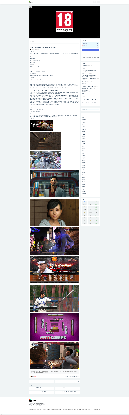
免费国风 (83, 134)
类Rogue (96, 220)
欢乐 (90, 215)
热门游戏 (83, 167)
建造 (96, 209)
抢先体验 (90, 212)
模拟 (84, 215)
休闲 (96, 201)
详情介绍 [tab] (32, 41)
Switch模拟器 (84, 119)
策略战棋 (83, 177)
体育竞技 (83, 126)
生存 (96, 217)
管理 (90, 220)
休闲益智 (83, 122)
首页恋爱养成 (84, 193)
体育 (82, 124)
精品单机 (83, 181)
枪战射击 (83, 160)
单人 (90, 206)
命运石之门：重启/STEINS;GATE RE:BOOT (68, 391)
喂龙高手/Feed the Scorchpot (86, 88)
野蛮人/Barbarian (84, 65)
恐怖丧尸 (83, 153)
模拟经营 (83, 165)
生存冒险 (83, 169)
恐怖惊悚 (83, 157)
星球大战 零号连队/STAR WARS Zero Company (89, 78)
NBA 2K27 (63, 387)
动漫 (84, 206)
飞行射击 (83, 189)
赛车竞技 (83, 186)
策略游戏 (83, 179)
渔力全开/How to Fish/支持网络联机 (87, 86)
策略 (82, 174)
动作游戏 (83, 141)
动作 (90, 204)
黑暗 (96, 223)
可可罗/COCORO (84, 73)
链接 (77, 376)
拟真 (96, 212)
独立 (90, 217)
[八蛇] (30, 49)
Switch (83, 117)
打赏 (67, 376)
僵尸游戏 (83, 131)
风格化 (90, 223)
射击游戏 (83, 148)
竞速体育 (83, 172)
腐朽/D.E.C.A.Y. (38, 387)
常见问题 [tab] (38, 41)
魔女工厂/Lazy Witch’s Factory (86, 93)
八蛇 (34, 376)
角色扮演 (83, 184)
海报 (74, 376)
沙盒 (84, 217)
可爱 (96, 206)
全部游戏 (83, 136)
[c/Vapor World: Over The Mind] (32, 393)
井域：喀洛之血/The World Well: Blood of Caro (89, 99)
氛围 (96, 215)
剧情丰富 (84, 204)
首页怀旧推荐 (84, 191)
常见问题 (83, 150)
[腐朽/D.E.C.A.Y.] (32, 388)
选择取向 (84, 223)
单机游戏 (83, 143)
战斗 (84, 212)
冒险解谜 (83, 138)
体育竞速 (62, 389)
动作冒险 (33, 49)
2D (84, 201)
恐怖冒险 (83, 155)
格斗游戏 (83, 162)
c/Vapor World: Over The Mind (41, 391)
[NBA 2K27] (57, 388)
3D (90, 201)
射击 (90, 209)
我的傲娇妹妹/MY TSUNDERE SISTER (88, 83)
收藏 (70, 376)
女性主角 (84, 209)
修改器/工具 (84, 129)
